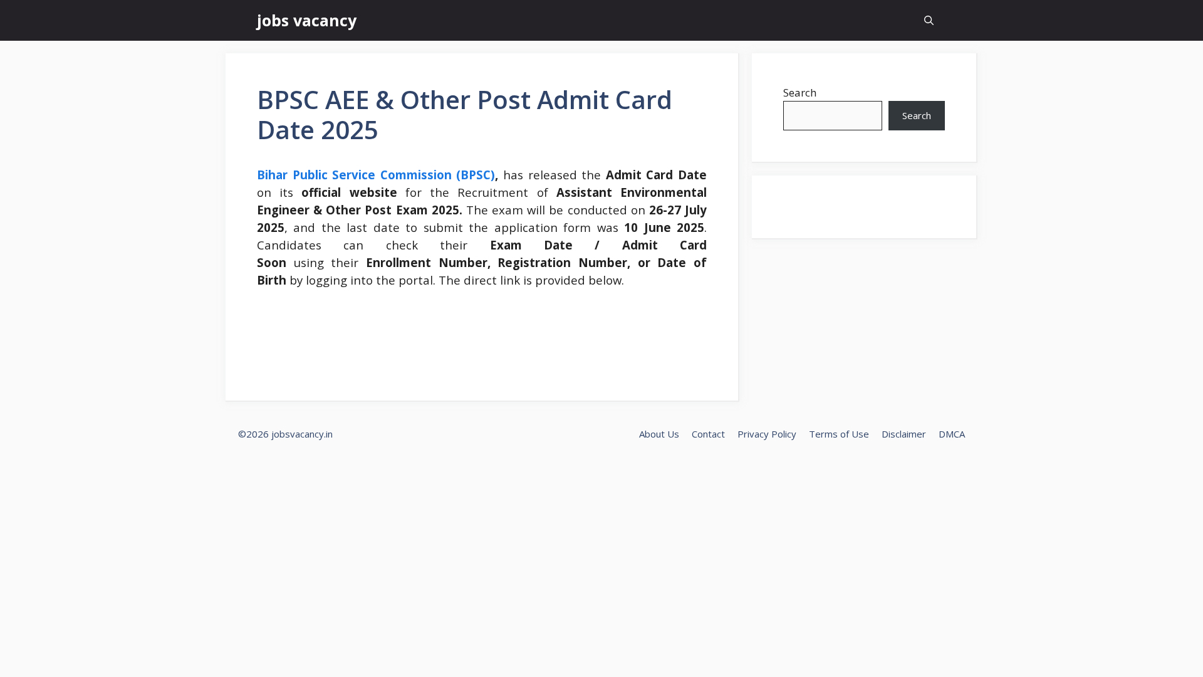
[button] (929, 20)
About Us (659, 434)
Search (799, 92)
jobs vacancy (307, 20)
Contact (708, 434)
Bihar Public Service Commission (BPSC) (376, 174)
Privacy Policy (766, 434)
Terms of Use (839, 434)
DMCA (952, 434)
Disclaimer (904, 434)
